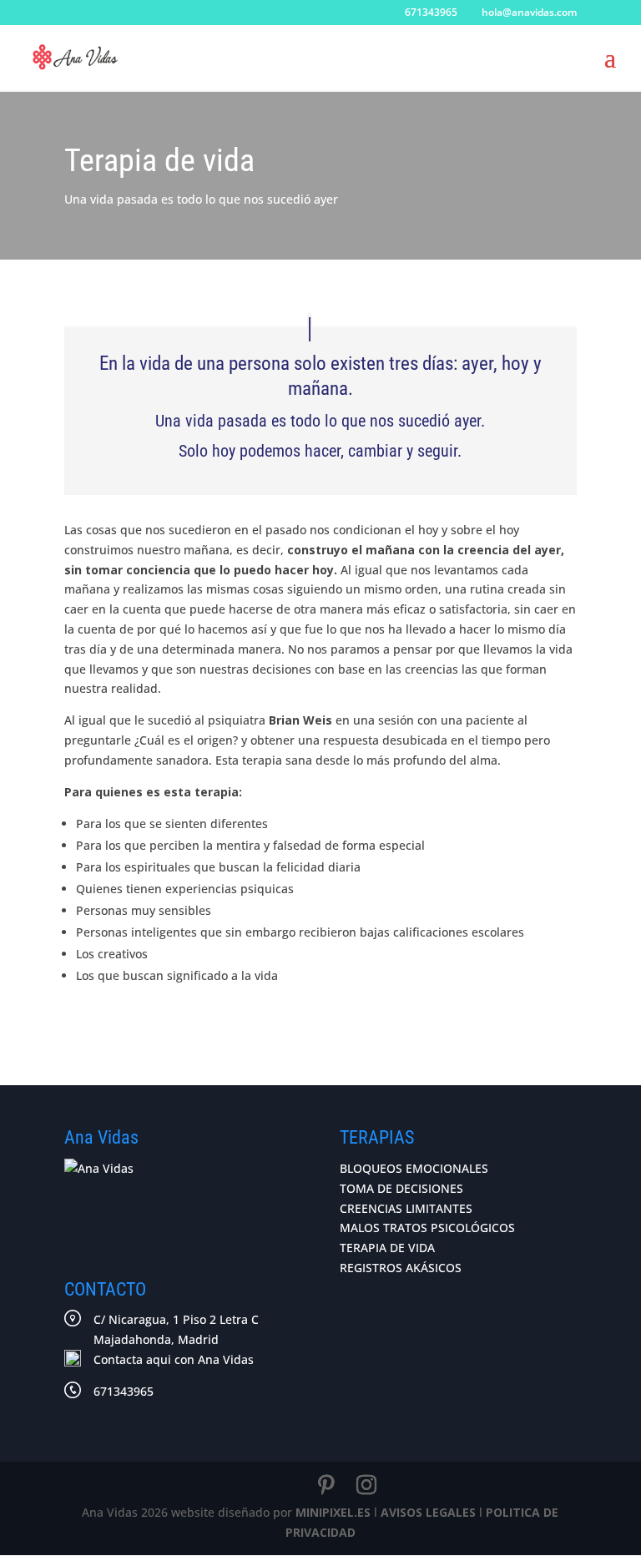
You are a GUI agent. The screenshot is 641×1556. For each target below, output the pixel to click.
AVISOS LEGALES (428, 1512)
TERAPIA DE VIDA (387, 1247)
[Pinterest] (326, 1485)
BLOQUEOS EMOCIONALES (414, 1168)
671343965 (123, 1391)
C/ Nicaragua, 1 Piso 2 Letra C (176, 1329)
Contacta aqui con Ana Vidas (173, 1359)
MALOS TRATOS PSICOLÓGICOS (427, 1227)
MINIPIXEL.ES (333, 1512)
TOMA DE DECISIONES (401, 1188)
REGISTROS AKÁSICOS (401, 1268)
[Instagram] (366, 1485)
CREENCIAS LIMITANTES (406, 1208)
